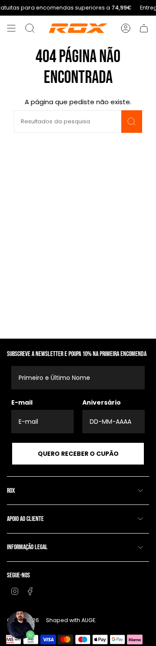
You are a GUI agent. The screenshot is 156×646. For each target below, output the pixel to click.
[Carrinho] (144, 28)
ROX (11, 491)
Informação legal (27, 547)
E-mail (21, 402)
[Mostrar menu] (11, 28)
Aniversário (101, 402)
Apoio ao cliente (25, 519)
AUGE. (89, 620)
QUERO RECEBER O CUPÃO (78, 453)
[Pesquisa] (131, 121)
